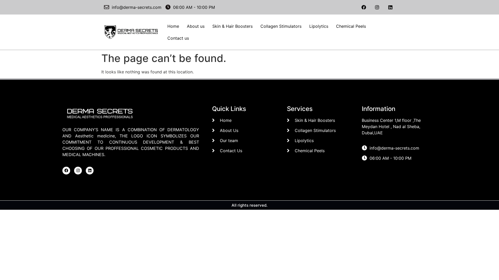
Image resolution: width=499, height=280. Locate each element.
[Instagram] (377, 7)
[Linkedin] (390, 7)
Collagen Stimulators (280, 26)
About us (196, 26)
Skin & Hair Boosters (232, 26)
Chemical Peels (351, 26)
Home (173, 26)
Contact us (178, 38)
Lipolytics (318, 26)
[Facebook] (364, 7)
